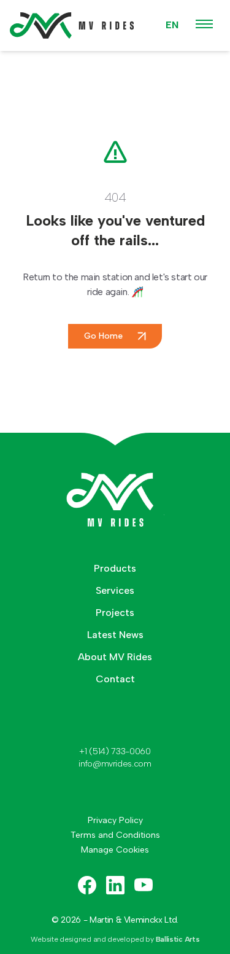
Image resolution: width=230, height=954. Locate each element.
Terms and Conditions (115, 835)
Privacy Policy (115, 820)
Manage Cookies (115, 850)
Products (115, 568)
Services (115, 590)
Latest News (115, 635)
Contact (115, 679)
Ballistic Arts (178, 939)
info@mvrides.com (115, 764)
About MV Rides (115, 657)
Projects (115, 612)
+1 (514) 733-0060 (114, 751)
